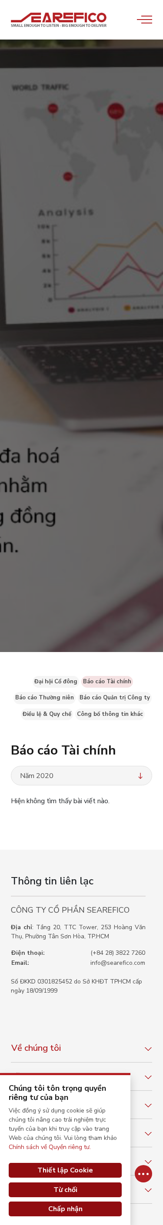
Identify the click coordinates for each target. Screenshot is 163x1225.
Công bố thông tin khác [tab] (110, 714)
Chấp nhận (65, 1209)
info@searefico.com (117, 963)
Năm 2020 (36, 776)
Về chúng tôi (36, 1048)
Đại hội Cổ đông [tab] (55, 681)
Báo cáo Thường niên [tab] (44, 698)
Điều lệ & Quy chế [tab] (47, 714)
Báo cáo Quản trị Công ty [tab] (115, 698)
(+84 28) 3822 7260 (117, 953)
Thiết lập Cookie (65, 1170)
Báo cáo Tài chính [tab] (107, 681)
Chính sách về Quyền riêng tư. (50, 1147)
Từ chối (65, 1190)
